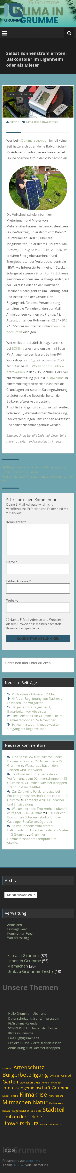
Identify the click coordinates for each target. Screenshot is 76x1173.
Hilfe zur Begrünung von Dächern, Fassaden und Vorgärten (34, 700)
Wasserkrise (56, 1124)
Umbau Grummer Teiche (30, 971)
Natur (40, 1102)
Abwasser (7, 1068)
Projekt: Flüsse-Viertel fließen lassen (34, 1043)
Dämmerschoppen (34, 140)
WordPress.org (18, 938)
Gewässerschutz (30, 1082)
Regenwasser (20, 1110)
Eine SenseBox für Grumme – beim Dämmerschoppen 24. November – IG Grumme (35, 761)
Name (12, 562)
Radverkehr (56, 1103)
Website (12, 600)
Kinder (5, 1095)
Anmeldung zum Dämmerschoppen (34, 1048)
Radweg (6, 1111)
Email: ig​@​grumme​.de (23, 1038)
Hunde (45, 1082)
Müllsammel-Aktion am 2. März (34, 694)
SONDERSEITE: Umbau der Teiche (32, 1028)
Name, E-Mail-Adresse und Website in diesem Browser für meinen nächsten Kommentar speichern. (35, 623)
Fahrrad (66, 1075)
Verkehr (44, 1124)
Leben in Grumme (19, 94)
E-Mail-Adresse (18, 581)
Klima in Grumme (23, 955)
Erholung (54, 1075)
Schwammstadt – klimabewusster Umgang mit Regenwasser (33, 726)
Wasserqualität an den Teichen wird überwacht (32, 767)
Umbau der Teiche (22, 1116)
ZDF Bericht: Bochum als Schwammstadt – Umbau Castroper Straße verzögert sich (36, 817)
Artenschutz (28, 1067)
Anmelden (14, 925)
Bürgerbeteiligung (25, 1074)
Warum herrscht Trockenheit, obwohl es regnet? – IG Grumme (37, 810)
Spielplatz (36, 1111)
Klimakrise (32, 122)
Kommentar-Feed (20, 933)
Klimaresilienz (56, 1095)
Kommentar (16, 522)
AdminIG (15, 122)
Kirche (14, 1095)
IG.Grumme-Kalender (23, 1023)
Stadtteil (54, 1109)
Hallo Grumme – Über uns (27, 1013)
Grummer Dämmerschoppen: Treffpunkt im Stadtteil (37, 785)
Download (56, 378)
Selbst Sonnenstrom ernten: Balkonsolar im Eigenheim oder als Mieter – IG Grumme (37, 830)
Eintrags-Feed (17, 929)
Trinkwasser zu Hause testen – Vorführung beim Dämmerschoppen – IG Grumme (37, 778)
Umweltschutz (49, 122)
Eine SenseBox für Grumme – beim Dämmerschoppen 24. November (34, 718)
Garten (10, 1081)
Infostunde (56, 1082)
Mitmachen (17, 966)
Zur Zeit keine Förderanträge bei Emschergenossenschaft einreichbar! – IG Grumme (37, 795)
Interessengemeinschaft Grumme (35, 1088)
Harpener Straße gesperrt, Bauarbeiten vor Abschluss (29, 709)
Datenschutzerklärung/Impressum (33, 1018)
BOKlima (18, 348)
